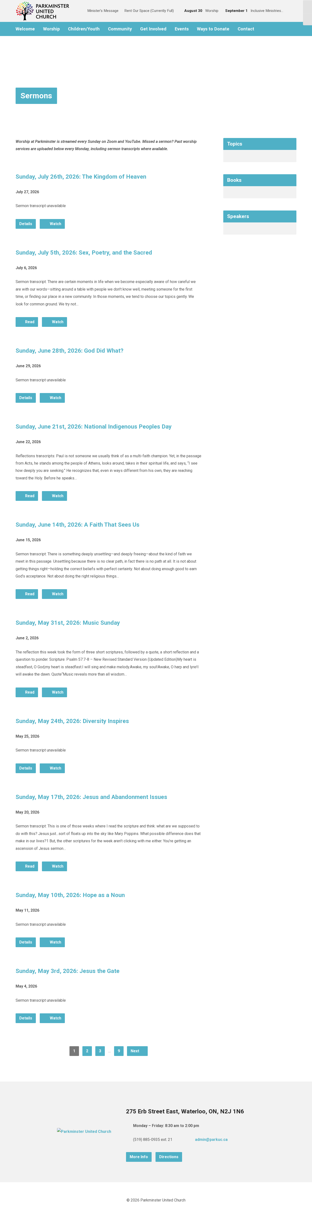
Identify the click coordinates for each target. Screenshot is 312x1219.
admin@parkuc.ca (211, 1139)
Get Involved (153, 29)
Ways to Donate (213, 29)
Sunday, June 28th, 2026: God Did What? (69, 350)
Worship (51, 29)
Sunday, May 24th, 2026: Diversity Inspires (72, 721)
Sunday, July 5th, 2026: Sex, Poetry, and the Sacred (84, 252)
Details (25, 223)
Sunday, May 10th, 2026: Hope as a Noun (70, 895)
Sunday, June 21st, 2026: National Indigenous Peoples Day (94, 426)
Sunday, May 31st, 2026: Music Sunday (68, 622)
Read (29, 322)
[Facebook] (263, 29)
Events (182, 29)
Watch (55, 223)
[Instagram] (271, 29)
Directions (168, 1157)
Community (120, 29)
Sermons (36, 95)
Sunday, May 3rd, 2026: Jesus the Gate (67, 971)
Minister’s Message (102, 11)
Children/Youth (84, 29)
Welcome (25, 29)
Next (135, 1051)
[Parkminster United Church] (84, 1131)
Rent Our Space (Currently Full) (149, 11)
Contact (246, 29)
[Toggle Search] (78, 11)
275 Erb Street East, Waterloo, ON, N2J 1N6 (185, 1111)
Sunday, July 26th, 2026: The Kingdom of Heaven (81, 176)
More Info (139, 1157)
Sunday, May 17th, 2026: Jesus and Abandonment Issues (91, 797)
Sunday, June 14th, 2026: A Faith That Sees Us (77, 524)
